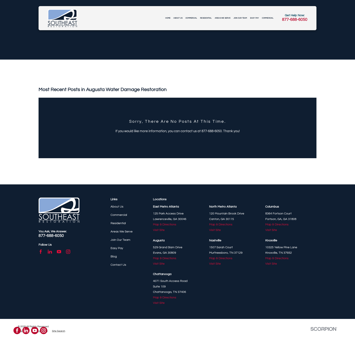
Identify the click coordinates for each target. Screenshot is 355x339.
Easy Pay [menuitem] (254, 18)
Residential (118, 223)
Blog (114, 256)
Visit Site (159, 230)
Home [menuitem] (167, 18)
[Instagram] (68, 252)
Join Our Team (120, 239)
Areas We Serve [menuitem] (222, 18)
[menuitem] (58, 331)
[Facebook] (41, 252)
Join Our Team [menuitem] (240, 18)
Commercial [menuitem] (191, 18)
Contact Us (118, 264)
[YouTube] (59, 252)
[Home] (62, 18)
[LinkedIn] (50, 252)
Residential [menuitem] (206, 18)
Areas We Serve (122, 231)
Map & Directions (164, 224)
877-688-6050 (294, 19)
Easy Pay (117, 248)
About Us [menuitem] (177, 18)
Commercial (119, 215)
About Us (117, 206)
